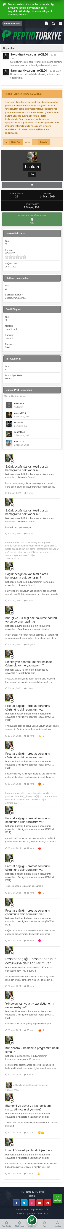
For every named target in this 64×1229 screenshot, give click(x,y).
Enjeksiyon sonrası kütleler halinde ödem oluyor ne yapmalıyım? (28, 663)
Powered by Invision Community (32, 1213)
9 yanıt (29, 493)
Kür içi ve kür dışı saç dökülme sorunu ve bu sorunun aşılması (31, 619)
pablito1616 (20, 413)
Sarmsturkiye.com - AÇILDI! (28, 70)
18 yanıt (30, 644)
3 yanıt (29, 1074)
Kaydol (43, 142)
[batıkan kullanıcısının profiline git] (9, 458)
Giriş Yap (15, 142)
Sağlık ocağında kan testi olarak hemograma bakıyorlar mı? (26, 468)
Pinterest (47, 1202)
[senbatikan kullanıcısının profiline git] (9, 434)
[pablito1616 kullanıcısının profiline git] (9, 415)
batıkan (8, 542)
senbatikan (19, 432)
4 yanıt (29, 688)
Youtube (39, 1202)
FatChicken (19, 441)
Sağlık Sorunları (27, 672)
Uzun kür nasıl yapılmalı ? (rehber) (28, 1150)
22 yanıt (30, 1132)
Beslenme (35, 1059)
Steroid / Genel (26, 477)
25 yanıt (30, 1030)
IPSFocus (39, 1192)
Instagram (32, 1202)
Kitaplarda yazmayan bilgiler (33, 629)
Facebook (16, 1202)
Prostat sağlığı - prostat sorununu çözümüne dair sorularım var (27, 707)
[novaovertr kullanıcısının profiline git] (9, 405)
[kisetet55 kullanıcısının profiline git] (9, 424)
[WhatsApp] (57, 1198)
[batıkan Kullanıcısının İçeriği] (32, 185)
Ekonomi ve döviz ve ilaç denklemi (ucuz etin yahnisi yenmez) (28, 1107)
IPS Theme (25, 1192)
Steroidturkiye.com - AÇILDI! (29, 54)
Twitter (24, 1202)
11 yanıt (30, 736)
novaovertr (19, 403)
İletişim (32, 1196)
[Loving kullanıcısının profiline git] (6, 56)
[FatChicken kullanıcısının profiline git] (9, 443)
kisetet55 (18, 422)
